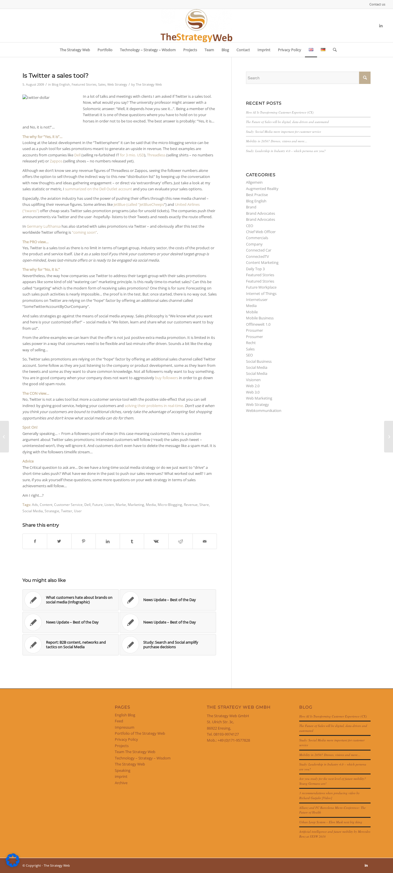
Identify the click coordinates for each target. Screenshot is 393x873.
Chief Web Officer (261, 231)
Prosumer (254, 330)
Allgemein (254, 182)
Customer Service (68, 504)
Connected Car (258, 250)
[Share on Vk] (156, 541)
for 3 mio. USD (132, 155)
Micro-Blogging (170, 504)
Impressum (124, 727)
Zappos (56, 161)
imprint (121, 776)
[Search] (333, 50)
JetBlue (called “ (127, 204)
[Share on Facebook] (35, 541)
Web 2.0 (253, 385)
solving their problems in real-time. (155, 405)
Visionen (253, 379)
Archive (121, 782)
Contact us (377, 4)
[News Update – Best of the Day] (4, 436)
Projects (122, 745)
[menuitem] (376, 4)
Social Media (32, 511)
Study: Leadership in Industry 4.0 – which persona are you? (286, 151)
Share (204, 504)
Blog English (61, 84)
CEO (249, 225)
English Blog (125, 714)
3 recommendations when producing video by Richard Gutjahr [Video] (329, 795)
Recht (251, 342)
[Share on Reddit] (180, 541)
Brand (251, 207)
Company (254, 244)
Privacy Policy (126, 739)
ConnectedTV (257, 256)
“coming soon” (84, 232)
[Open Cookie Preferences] (13, 865)
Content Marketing (262, 262)
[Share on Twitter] (59, 541)
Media (151, 504)
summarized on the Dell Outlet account (98, 188)
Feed (119, 721)
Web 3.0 (253, 392)
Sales (102, 84)
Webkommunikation (263, 410)
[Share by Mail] (205, 541)
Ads (35, 504)
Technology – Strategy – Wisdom (143, 758)
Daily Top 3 (255, 268)
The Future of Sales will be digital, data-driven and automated (287, 122)
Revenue (191, 504)
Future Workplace (261, 287)
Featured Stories (84, 84)
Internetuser (257, 299)
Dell (77, 155)
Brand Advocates (260, 213)
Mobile (252, 311)
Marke (121, 504)
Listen (109, 504)
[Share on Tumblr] (132, 541)
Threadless (156, 155)
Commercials (257, 237)
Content (46, 504)
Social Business (259, 361)
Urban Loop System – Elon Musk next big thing (330, 822)
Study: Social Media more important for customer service (283, 131)
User (78, 511)
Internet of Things (261, 293)
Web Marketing (259, 398)
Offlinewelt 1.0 (258, 324)
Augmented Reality (262, 188)
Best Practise (257, 194)
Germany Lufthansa (44, 226)
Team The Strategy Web (135, 751)
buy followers (166, 377)
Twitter (66, 511)
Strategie (52, 511)
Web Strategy (117, 84)
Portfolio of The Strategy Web (140, 733)
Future (97, 504)
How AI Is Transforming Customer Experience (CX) (280, 112)
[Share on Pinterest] (84, 541)
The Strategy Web (149, 84)
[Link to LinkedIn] (381, 25)
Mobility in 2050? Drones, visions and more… (276, 141)
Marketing (136, 504)
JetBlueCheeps (152, 204)
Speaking (122, 770)
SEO (249, 355)
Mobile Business (260, 318)
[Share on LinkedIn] (108, 541)
